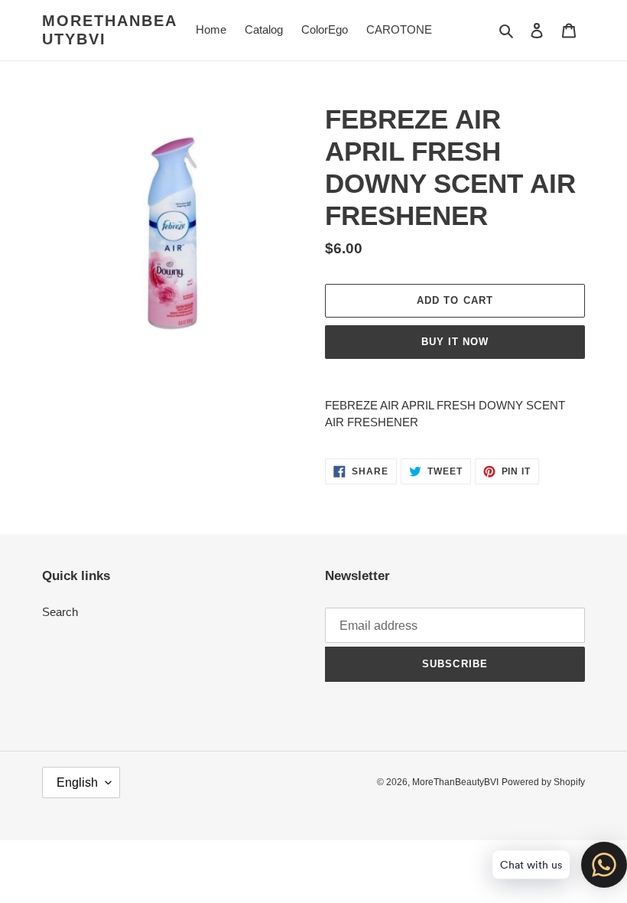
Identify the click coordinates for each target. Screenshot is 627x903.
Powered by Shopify (543, 782)
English (77, 782)
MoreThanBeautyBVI (109, 29)
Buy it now (455, 341)
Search (60, 611)
